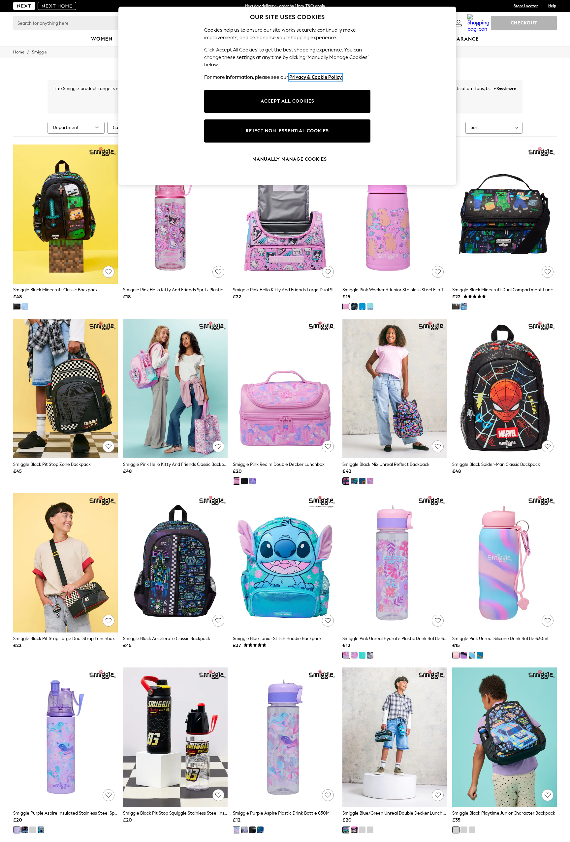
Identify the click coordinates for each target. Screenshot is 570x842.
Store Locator (526, 6)
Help (552, 6)
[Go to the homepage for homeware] (57, 6)
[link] (458, 23)
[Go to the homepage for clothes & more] (24, 6)
